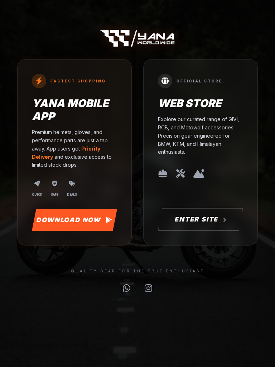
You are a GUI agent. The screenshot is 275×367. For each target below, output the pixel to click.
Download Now (69, 220)
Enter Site (197, 219)
